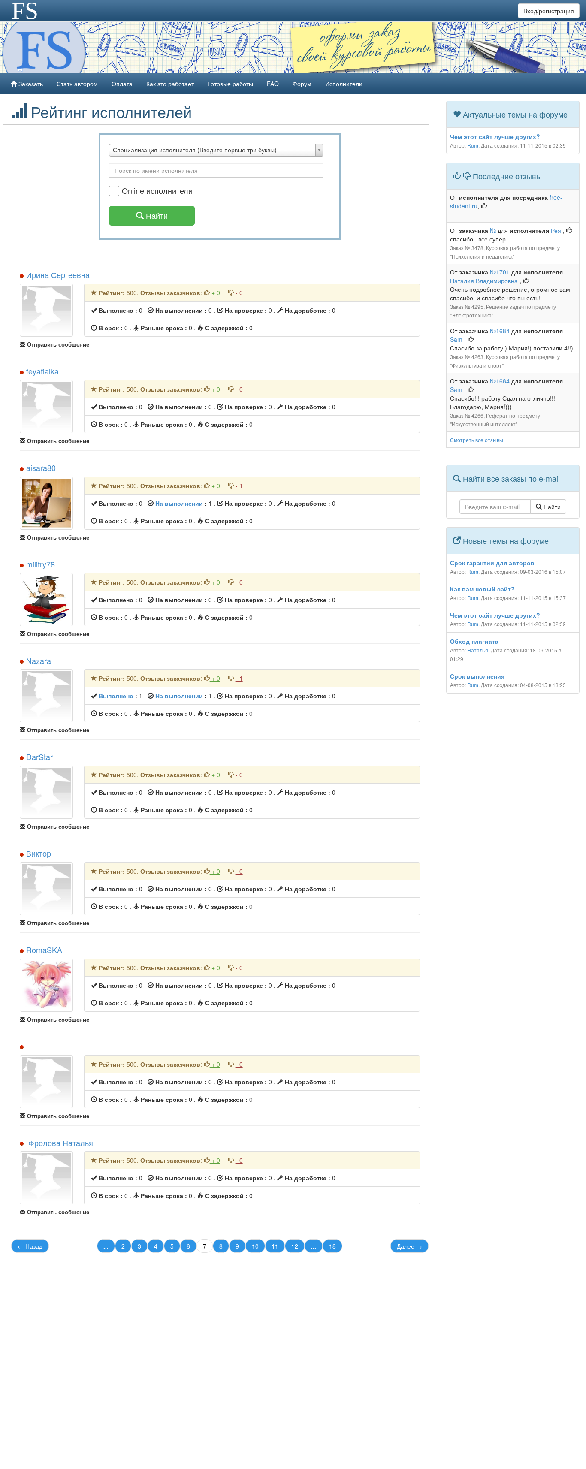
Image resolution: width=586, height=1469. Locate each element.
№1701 (500, 272)
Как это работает (170, 83)
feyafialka (42, 371)
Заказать (30, 83)
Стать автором (77, 83)
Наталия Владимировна (485, 280)
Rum (472, 145)
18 (332, 1246)
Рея (557, 230)
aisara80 (41, 467)
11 (275, 1246)
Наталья (477, 650)
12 (294, 1246)
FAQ (273, 83)
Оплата (122, 83)
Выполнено (116, 695)
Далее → (409, 1246)
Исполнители (343, 83)
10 (255, 1246)
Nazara (38, 660)
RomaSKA (44, 949)
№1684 (500, 330)
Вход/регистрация (548, 10)
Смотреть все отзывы (476, 439)
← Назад (30, 1246)
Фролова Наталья (59, 1142)
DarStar (39, 756)
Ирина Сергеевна (58, 274)
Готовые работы (230, 83)
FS (25, 10)
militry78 (40, 564)
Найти (551, 506)
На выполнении (179, 503)
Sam (457, 339)
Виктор (38, 853)
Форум (302, 83)
